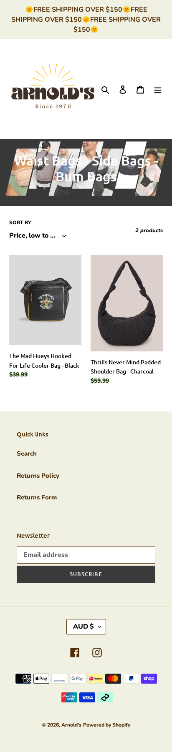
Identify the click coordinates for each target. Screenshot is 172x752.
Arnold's (71, 725)
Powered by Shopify (106, 725)
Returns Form (37, 497)
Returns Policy (38, 475)
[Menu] (158, 89)
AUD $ (83, 626)
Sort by (20, 222)
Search (27, 453)
